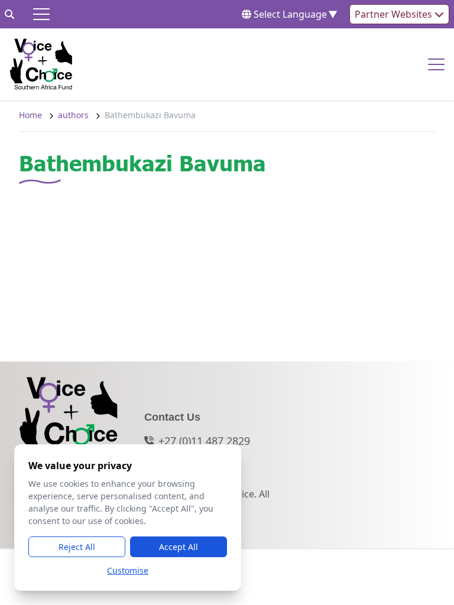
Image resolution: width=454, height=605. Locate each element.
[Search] (9, 14)
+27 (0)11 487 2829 (204, 441)
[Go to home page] (41, 64)
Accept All (178, 546)
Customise (127, 570)
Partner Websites (394, 14)
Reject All (77, 546)
